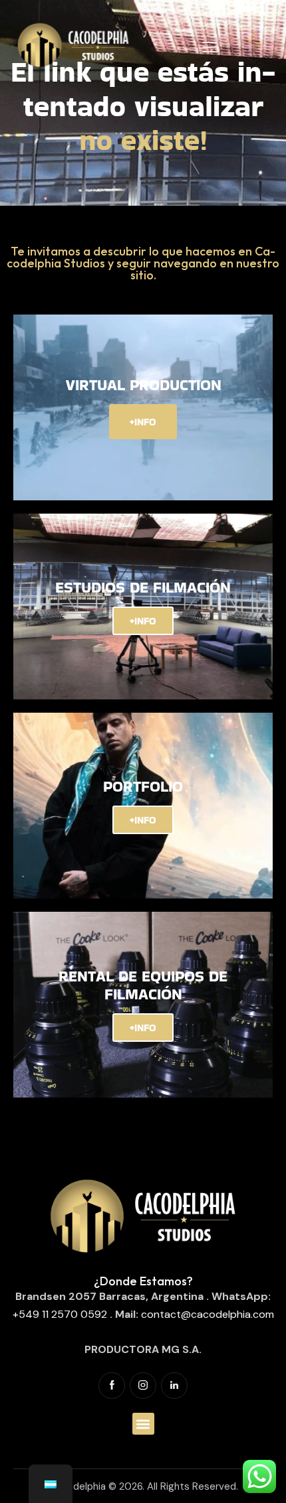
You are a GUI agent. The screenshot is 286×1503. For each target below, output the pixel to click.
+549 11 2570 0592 (60, 1314)
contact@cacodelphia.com (207, 1314)
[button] (143, 1424)
